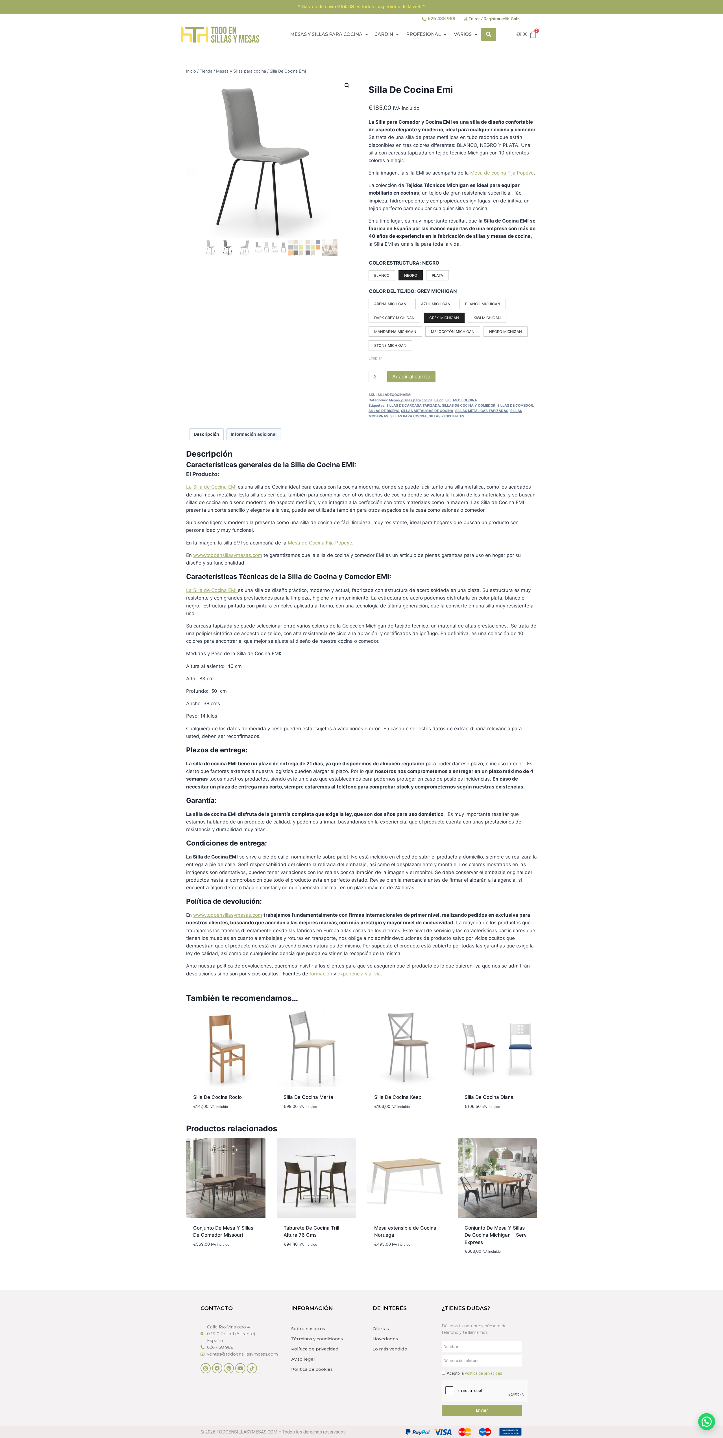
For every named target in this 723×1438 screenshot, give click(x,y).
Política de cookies (312, 1369)
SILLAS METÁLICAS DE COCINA (427, 411)
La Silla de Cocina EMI (212, 487)
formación (321, 974)
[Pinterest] (229, 1368)
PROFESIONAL (423, 34)
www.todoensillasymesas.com (227, 555)
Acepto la (474, 1373)
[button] (347, 85)
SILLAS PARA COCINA (408, 416)
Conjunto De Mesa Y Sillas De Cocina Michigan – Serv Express (496, 1235)
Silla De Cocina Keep (398, 1097)
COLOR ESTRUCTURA (394, 263)
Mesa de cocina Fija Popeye (502, 173)
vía (368, 974)
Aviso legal (303, 1359)
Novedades (385, 1338)
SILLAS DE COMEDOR (515, 405)
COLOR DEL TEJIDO (391, 291)
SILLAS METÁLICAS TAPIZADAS (481, 411)
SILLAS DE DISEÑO (384, 411)
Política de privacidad (315, 1349)
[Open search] (488, 34)
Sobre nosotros (308, 1328)
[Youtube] (240, 1368)
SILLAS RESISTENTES (446, 416)
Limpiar (375, 358)
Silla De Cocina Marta (308, 1097)
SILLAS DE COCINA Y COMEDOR (468, 405)
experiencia (350, 974)
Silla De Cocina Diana (489, 1097)
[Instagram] (206, 1368)
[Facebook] (217, 1368)
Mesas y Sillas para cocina (326, 34)
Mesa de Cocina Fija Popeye (320, 543)
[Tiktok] (252, 1368)
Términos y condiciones (317, 1338)
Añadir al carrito (411, 377)
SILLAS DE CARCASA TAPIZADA (413, 405)
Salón (438, 400)
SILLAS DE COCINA (461, 400)
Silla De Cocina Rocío (217, 1097)
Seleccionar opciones (310, 1261)
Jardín (384, 34)
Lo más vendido (390, 1349)
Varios (463, 34)
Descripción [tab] (206, 434)
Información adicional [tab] (253, 434)
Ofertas (381, 1328)
